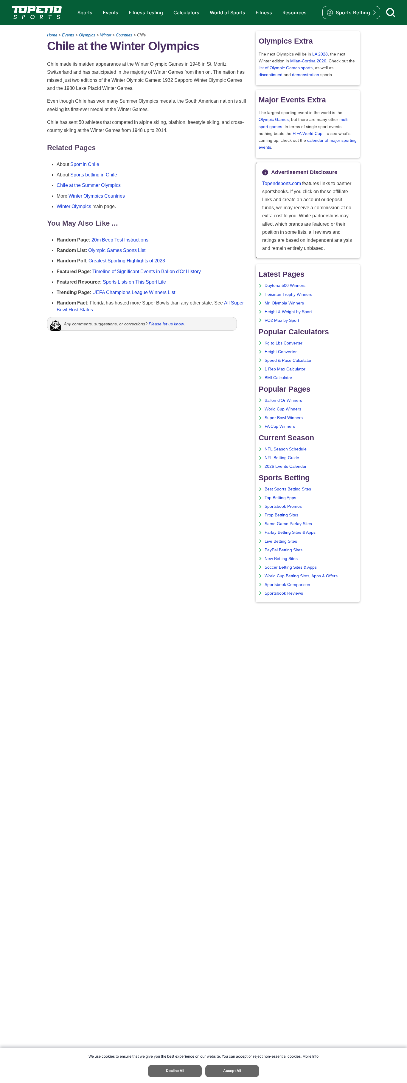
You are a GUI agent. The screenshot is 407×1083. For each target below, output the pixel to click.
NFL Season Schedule (286, 449)
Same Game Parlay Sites (288, 523)
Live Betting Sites (281, 541)
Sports (84, 13)
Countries (124, 35)
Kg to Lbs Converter (283, 343)
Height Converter (281, 352)
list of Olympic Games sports (286, 68)
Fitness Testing (146, 13)
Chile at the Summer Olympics (89, 185)
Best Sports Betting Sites (288, 489)
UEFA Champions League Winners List (133, 292)
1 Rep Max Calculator (285, 369)
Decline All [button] (175, 1070)
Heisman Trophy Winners (288, 294)
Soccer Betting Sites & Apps (291, 567)
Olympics (87, 35)
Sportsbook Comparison (287, 584)
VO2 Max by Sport (282, 320)
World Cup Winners (283, 409)
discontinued (270, 75)
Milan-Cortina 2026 (308, 61)
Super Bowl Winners (284, 418)
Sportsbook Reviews (284, 593)
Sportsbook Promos (283, 506)
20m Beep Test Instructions (119, 239)
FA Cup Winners (280, 426)
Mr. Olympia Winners (284, 303)
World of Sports (227, 13)
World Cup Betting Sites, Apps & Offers (301, 576)
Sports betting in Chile (93, 174)
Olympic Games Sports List (116, 250)
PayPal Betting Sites (283, 550)
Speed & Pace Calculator (288, 360)
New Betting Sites (281, 558)
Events (110, 13)
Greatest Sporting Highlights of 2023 (126, 260)
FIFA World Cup (307, 133)
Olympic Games (274, 119)
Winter (105, 35)
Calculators (186, 13)
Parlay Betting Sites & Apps (290, 532)
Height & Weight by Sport (288, 312)
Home (52, 35)
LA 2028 (320, 54)
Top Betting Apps (280, 498)
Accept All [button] (232, 1070)
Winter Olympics (74, 206)
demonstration (305, 75)
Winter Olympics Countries (97, 196)
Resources (294, 13)
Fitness (264, 13)
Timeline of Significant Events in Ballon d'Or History (146, 271)
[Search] (390, 12)
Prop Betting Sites (281, 515)
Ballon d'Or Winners (283, 400)
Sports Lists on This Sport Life (134, 281)
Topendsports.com (281, 183)
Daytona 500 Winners (285, 285)
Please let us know (166, 323)
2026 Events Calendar (286, 466)
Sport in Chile (84, 164)
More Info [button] (310, 1056)
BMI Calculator (278, 378)
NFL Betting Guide (282, 458)
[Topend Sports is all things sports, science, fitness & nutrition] (37, 12)
